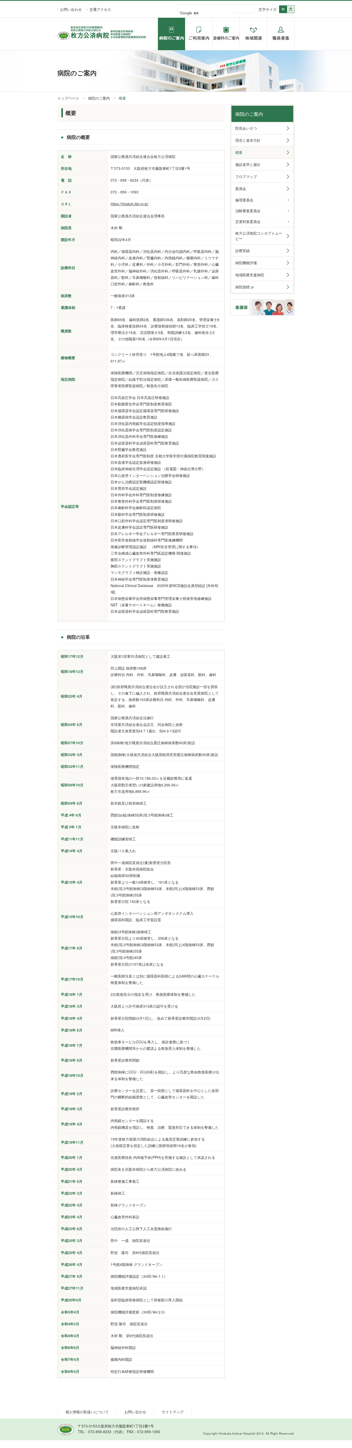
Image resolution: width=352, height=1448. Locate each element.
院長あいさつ (246, 128)
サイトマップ (172, 1411)
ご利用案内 (198, 34)
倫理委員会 (244, 199)
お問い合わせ (71, 9)
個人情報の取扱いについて (87, 1411)
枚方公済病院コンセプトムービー (258, 235)
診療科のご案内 (226, 34)
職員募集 (280, 34)
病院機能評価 (246, 262)
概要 (238, 152)
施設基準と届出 (248, 164)
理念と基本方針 (248, 140)
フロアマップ (246, 176)
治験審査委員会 (248, 210)
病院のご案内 (171, 34)
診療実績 (242, 250)
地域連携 (253, 34)
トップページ (68, 98)
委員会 (240, 188)
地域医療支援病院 (249, 274)
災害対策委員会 (248, 221)
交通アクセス (100, 9)
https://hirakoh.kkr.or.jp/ (129, 203)
